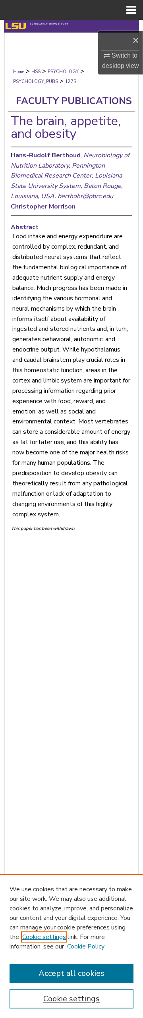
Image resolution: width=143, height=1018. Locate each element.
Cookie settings (44, 937)
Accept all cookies (71, 973)
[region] (71, 946)
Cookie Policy (85, 946)
